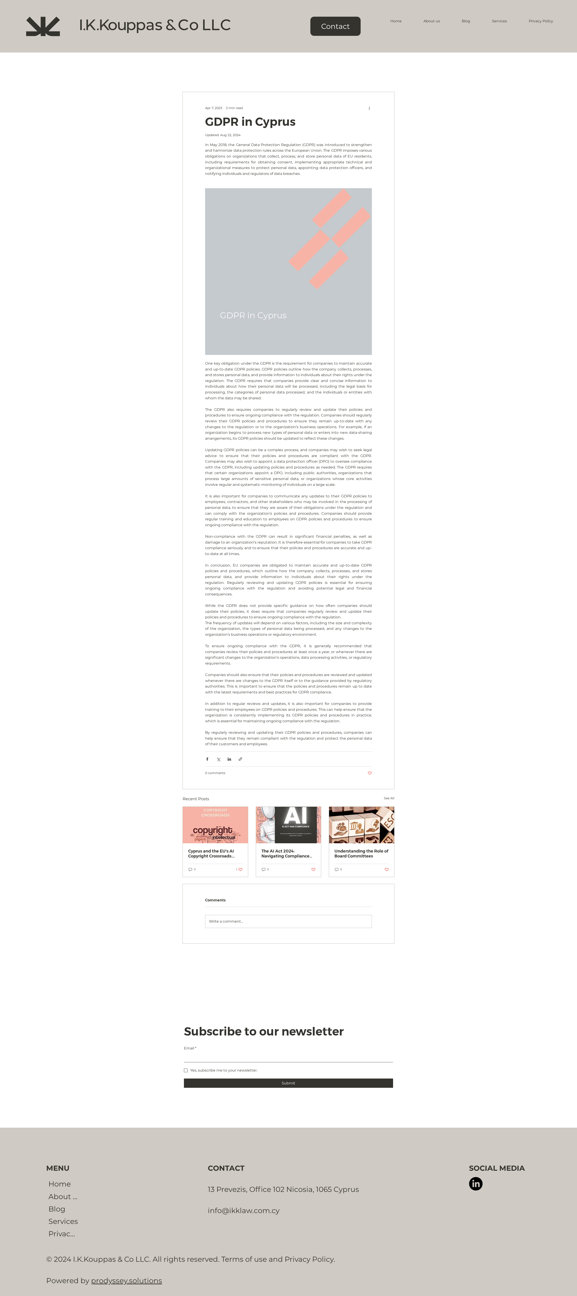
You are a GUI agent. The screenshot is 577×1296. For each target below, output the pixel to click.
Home (59, 1183)
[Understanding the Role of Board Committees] (361, 825)
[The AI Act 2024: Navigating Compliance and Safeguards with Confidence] (288, 825)
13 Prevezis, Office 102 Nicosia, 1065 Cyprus (283, 1189)
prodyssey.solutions (126, 1280)
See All (389, 798)
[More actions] (369, 108)
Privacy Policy (63, 1233)
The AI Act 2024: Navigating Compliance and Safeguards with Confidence (285, 854)
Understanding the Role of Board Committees (361, 854)
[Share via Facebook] (207, 759)
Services (63, 1221)
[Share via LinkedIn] (229, 759)
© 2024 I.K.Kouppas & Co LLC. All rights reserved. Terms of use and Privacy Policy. (190, 1259)
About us (63, 1196)
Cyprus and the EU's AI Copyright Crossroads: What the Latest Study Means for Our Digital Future (211, 854)
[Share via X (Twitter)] (218, 759)
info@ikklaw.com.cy (243, 1210)
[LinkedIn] (476, 1184)
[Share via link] (240, 759)
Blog (56, 1209)
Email (190, 1048)
